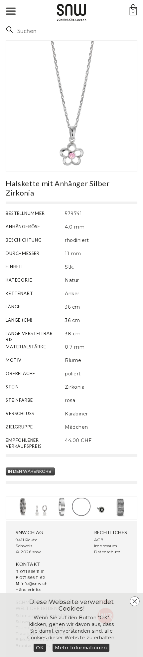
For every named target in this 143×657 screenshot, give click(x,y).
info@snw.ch (34, 583)
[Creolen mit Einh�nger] (42, 507)
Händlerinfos (29, 589)
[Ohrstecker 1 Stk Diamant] (101, 507)
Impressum (105, 545)
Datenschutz (107, 551)
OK (40, 648)
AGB (99, 539)
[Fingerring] (62, 507)
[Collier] (81, 507)
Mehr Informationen (81, 648)
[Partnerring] (120, 507)
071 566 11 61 (32, 571)
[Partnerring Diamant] (23, 507)
